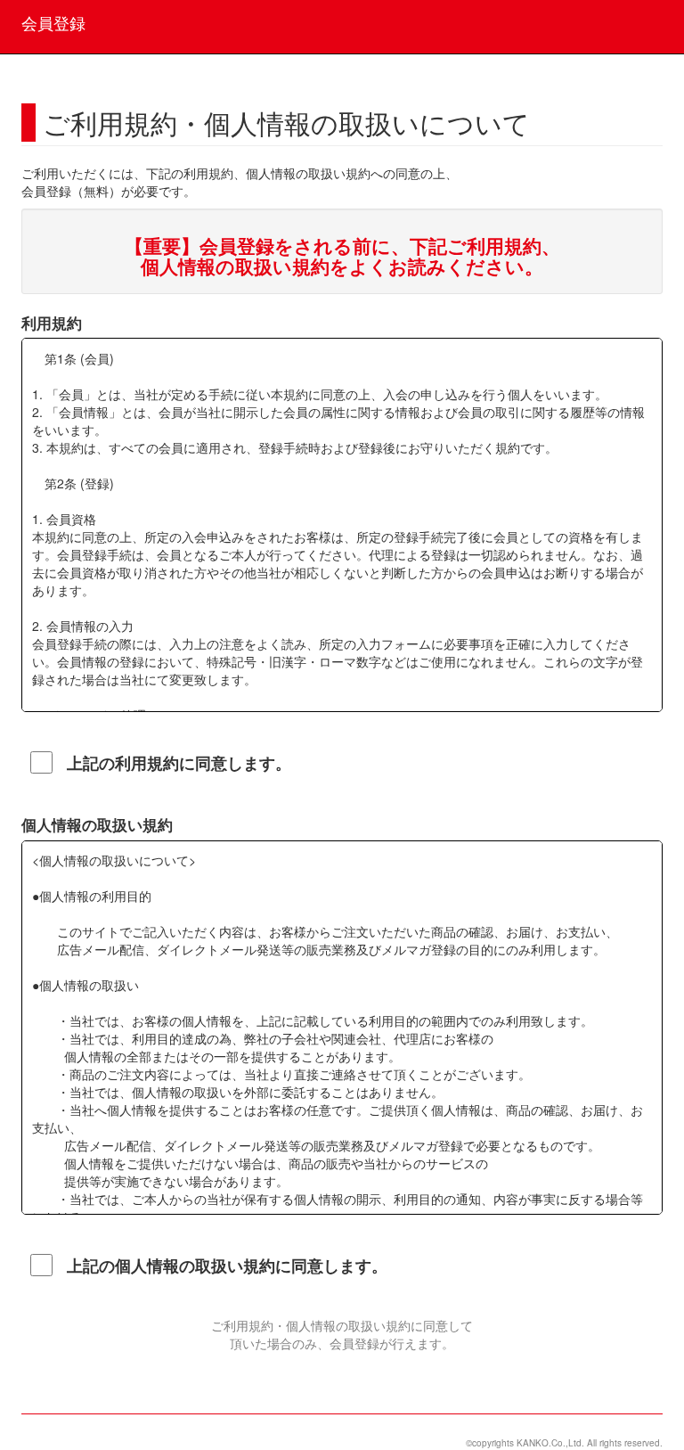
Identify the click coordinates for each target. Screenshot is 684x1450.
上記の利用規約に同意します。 (179, 763)
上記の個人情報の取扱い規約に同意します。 (227, 1266)
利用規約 (51, 322)
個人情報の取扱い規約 (97, 824)
